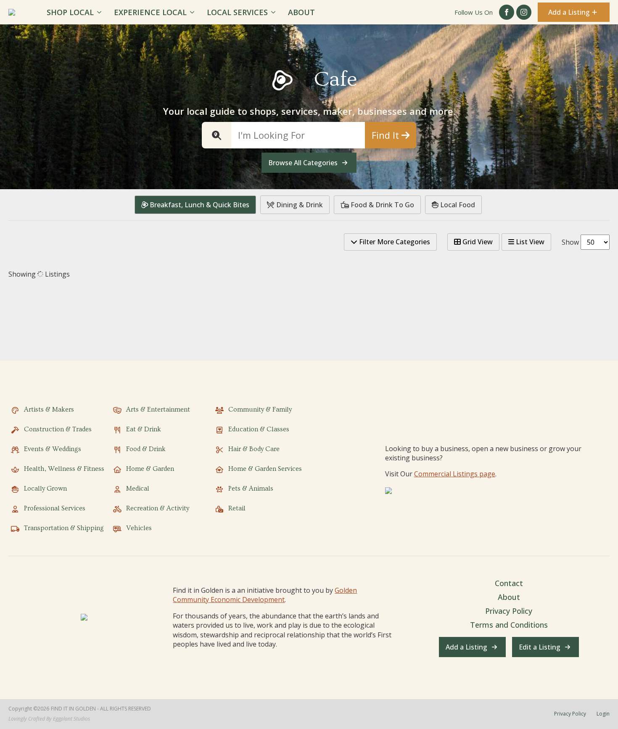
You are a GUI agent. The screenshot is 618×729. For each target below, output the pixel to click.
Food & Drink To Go (381, 204)
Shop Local (70, 12)
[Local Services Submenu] (275, 12)
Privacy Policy (508, 611)
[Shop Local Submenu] (101, 12)
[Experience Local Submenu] (194, 12)
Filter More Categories (393, 241)
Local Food (456, 204)
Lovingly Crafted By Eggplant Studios (49, 719)
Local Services (237, 12)
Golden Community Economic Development (265, 595)
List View (529, 241)
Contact (509, 583)
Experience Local (150, 12)
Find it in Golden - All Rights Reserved (101, 708)
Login (603, 714)
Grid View (477, 241)
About (301, 12)
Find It (386, 135)
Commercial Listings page (454, 473)
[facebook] (506, 12)
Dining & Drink (299, 204)
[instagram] (523, 12)
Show (570, 242)
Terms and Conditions (509, 625)
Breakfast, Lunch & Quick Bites (198, 204)
